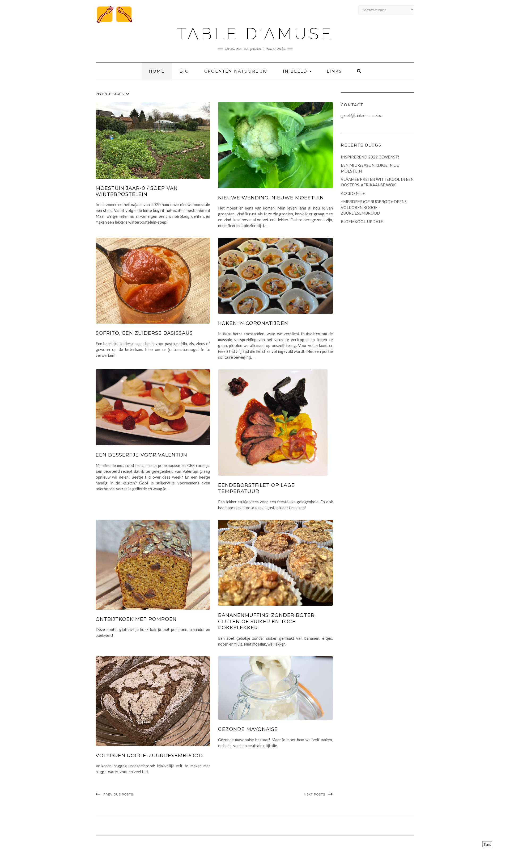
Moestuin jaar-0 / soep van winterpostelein (137, 191)
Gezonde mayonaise (248, 729)
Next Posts (314, 794)
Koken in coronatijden (253, 323)
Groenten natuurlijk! (236, 71)
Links (334, 71)
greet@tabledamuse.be (361, 115)
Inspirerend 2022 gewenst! (370, 156)
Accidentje (353, 193)
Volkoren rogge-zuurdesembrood (149, 756)
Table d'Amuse (255, 33)
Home (156, 71)
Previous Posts (118, 794)
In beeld (296, 71)
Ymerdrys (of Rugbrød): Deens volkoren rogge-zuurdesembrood (374, 207)
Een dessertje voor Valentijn (141, 455)
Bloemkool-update (362, 221)
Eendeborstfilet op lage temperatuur (256, 488)
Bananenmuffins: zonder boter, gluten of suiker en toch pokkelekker (267, 621)
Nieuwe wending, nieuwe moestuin (271, 198)
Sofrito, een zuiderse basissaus (144, 333)
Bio (184, 71)
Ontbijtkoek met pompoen (136, 619)
